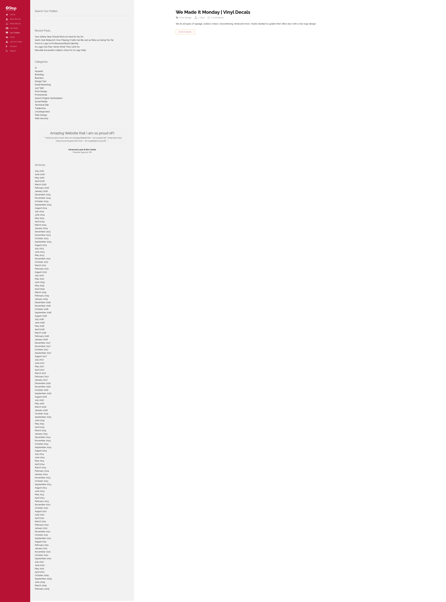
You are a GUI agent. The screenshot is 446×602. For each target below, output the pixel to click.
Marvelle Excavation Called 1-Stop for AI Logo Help (60, 50)
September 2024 (43, 204)
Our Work (14, 28)
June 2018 (40, 322)
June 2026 (40, 174)
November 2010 (43, 552)
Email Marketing (43, 84)
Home (12, 14)
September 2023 (43, 242)
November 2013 (43, 477)
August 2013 (41, 488)
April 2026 (40, 181)
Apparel (39, 71)
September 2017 (43, 353)
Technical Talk (42, 105)
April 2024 (40, 221)
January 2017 (41, 380)
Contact (13, 46)
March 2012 (40, 521)
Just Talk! (39, 88)
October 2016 (41, 390)
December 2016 (43, 383)
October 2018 (41, 309)
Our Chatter (15, 33)
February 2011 (42, 545)
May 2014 (39, 461)
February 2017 (42, 376)
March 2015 (40, 430)
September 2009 (43, 578)
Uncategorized (42, 111)
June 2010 (40, 565)
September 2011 (43, 538)
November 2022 (43, 258)
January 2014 (41, 474)
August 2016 (41, 397)
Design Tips (40, 81)
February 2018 (42, 336)
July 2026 (39, 171)
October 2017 (41, 349)
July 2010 (39, 562)
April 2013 (39, 498)
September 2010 (43, 558)
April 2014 (39, 464)
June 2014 (40, 457)
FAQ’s (12, 37)
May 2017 (39, 366)
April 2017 (39, 370)
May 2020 (39, 279)
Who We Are (15, 19)
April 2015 (39, 427)
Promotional (41, 95)
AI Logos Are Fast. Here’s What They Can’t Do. (57, 47)
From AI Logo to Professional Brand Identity (56, 43)
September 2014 (43, 447)
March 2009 (41, 585)
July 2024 (39, 211)
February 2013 (42, 501)
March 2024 (40, 225)
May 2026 (39, 177)
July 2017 (39, 359)
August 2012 (41, 511)
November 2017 (43, 346)
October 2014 (41, 444)
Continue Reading (185, 32)
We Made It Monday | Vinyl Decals (213, 12)
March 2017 (40, 373)
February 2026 (42, 188)
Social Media (41, 101)
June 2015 (39, 420)
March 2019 (40, 292)
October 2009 (42, 575)
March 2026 (40, 184)
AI (36, 68)
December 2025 (43, 194)
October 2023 (41, 238)
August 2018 (41, 316)
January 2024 (41, 228)
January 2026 (41, 191)
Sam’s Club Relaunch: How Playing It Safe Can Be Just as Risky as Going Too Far (74, 40)
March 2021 (40, 265)
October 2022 (41, 262)
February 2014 (42, 471)
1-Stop (201, 17)
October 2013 (41, 481)
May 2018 (39, 326)
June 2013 (39, 491)
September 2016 (43, 393)
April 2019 (39, 289)
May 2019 (39, 285)
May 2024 (39, 218)
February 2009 (42, 589)
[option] (82, 141)
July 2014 (39, 454)
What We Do (15, 24)
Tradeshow (40, 108)
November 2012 (42, 504)
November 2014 (43, 440)
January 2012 (41, 528)
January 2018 (41, 339)
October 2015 (41, 413)
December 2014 (43, 437)
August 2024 (41, 208)
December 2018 (43, 302)
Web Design (41, 115)
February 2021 (42, 268)
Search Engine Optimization (48, 98)
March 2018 (40, 333)
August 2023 (41, 245)
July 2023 (39, 248)
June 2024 (40, 215)
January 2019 (41, 299)
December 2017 (42, 343)
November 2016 (43, 386)
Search (13, 51)
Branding (39, 74)
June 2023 (40, 252)
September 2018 (43, 312)
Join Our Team (16, 42)
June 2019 (40, 282)
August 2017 (41, 356)
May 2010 (39, 568)
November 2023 (43, 235)
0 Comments (217, 17)
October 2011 (41, 535)
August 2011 (40, 541)
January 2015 (41, 434)
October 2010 (41, 555)
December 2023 (43, 231)
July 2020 (39, 275)
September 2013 (43, 484)
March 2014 (40, 467)
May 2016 (39, 403)
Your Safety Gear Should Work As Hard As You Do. (59, 36)
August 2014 (41, 450)
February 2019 (42, 295)
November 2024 (43, 198)
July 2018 (39, 319)
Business (39, 78)
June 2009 (40, 582)
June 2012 (39, 514)
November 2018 (43, 306)
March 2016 (40, 407)
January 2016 (41, 410)
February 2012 (42, 525)
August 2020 (41, 272)
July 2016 (39, 400)
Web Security (41, 118)
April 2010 (39, 572)
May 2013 (39, 494)
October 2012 (41, 508)
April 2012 (39, 518)
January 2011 (41, 548)
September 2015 (43, 417)
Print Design (185, 17)
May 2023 (39, 255)
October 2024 (41, 201)
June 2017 (39, 363)
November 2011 (42, 531)
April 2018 (39, 329)
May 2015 (39, 423)
